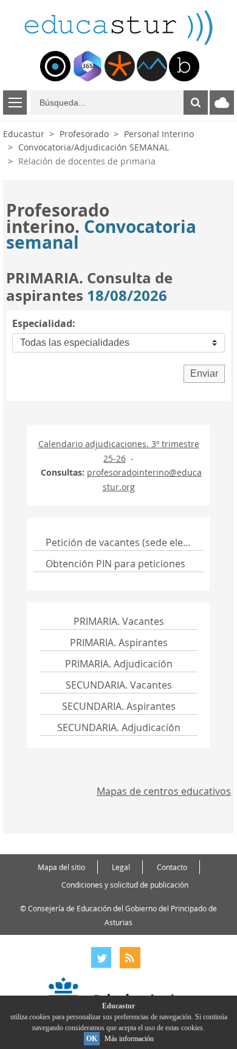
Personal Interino (159, 134)
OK (91, 1038)
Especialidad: (43, 323)
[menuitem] (55, 66)
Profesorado (84, 134)
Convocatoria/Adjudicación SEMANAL (93, 147)
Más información (129, 1038)
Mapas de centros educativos (164, 791)
